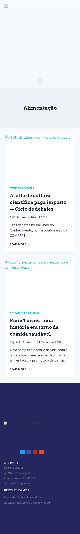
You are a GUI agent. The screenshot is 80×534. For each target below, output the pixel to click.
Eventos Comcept (22, 188)
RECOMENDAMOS (16, 490)
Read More (20, 244)
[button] (40, 80)
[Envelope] (41, 452)
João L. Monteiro (23, 342)
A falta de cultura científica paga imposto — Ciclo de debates (38, 202)
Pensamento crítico (24, 313)
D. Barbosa (20, 217)
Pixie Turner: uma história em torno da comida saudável (34, 327)
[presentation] (40, 158)
